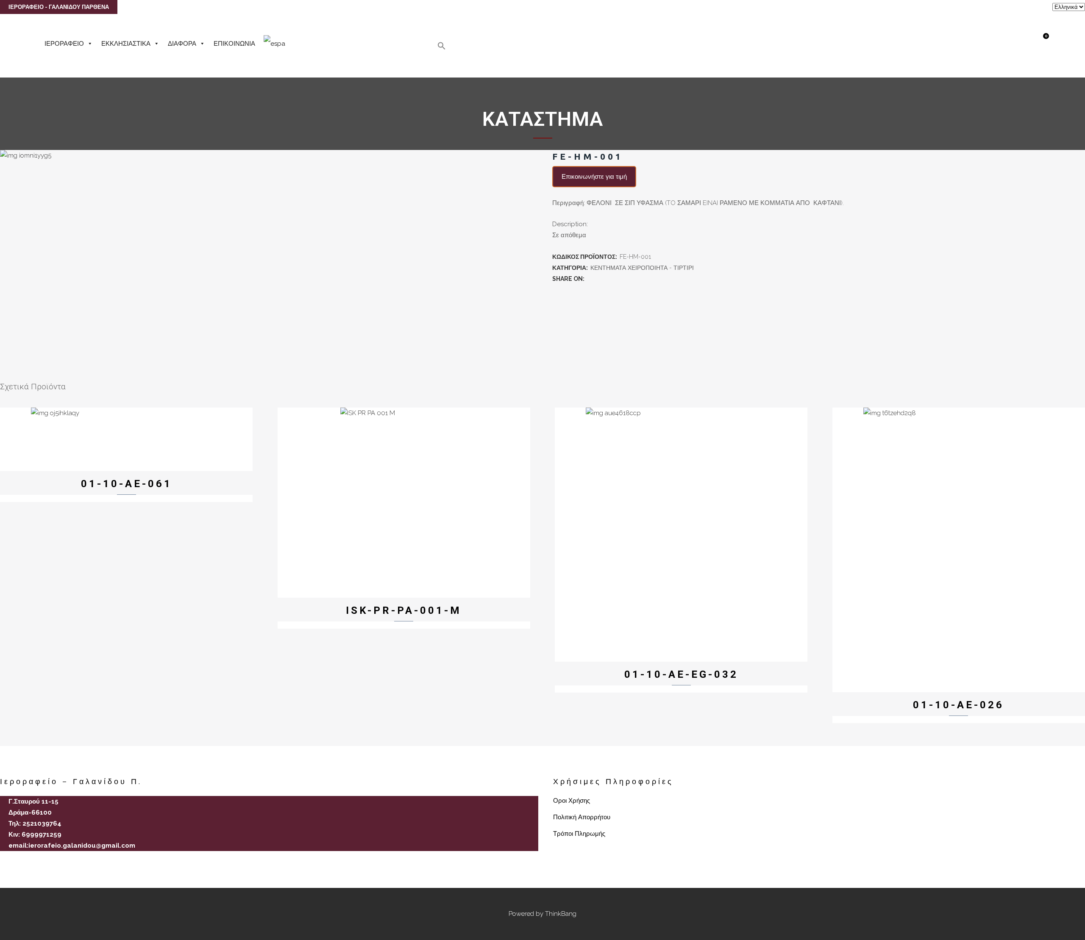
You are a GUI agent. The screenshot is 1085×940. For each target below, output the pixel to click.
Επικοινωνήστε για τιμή (594, 176)
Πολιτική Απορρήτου (581, 817)
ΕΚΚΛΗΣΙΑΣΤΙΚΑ (125, 43)
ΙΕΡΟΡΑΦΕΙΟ (64, 43)
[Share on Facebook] (590, 279)
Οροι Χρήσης (571, 800)
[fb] (3, 860)
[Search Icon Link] (441, 48)
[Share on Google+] (609, 279)
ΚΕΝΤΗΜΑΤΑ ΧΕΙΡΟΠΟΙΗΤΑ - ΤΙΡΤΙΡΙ (642, 267)
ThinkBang (560, 914)
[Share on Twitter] (599, 279)
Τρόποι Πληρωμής (579, 833)
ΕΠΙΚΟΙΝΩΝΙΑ (234, 43)
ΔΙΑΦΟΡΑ (182, 43)
